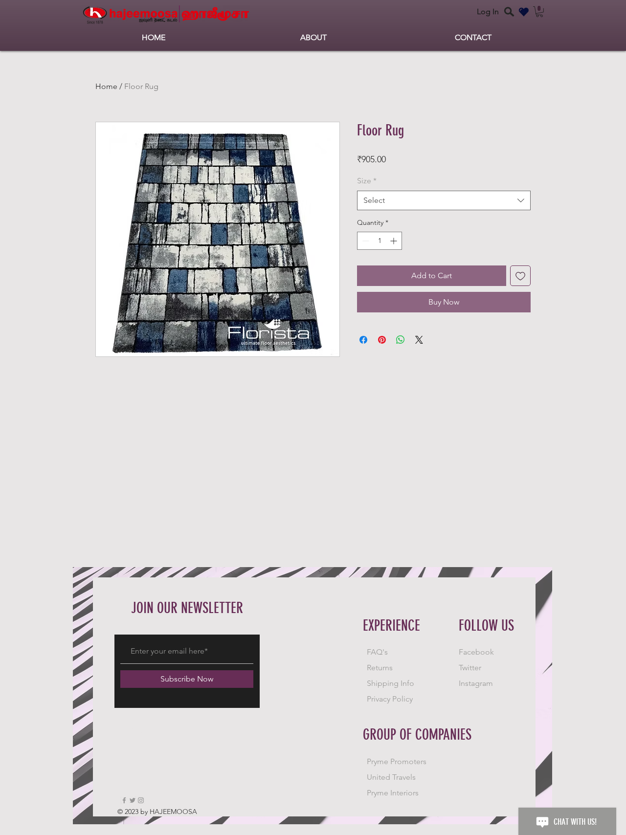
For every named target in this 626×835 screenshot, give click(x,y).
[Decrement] (364, 240)
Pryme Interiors (393, 792)
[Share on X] (419, 340)
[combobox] (444, 200)
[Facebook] (124, 800)
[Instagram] (141, 800)
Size (367, 180)
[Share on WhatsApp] (400, 340)
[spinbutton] (379, 240)
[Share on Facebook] (363, 340)
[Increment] (394, 240)
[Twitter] (132, 800)
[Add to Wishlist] (520, 275)
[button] (539, 11)
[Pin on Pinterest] (382, 340)
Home (106, 86)
